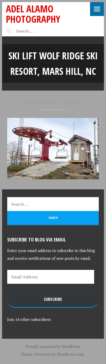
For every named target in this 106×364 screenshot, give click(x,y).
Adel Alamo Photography (33, 14)
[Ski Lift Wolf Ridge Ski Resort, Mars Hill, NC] (53, 177)
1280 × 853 (73, 102)
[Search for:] (37, 31)
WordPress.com (70, 354)
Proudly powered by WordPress (53, 346)
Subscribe (53, 299)
